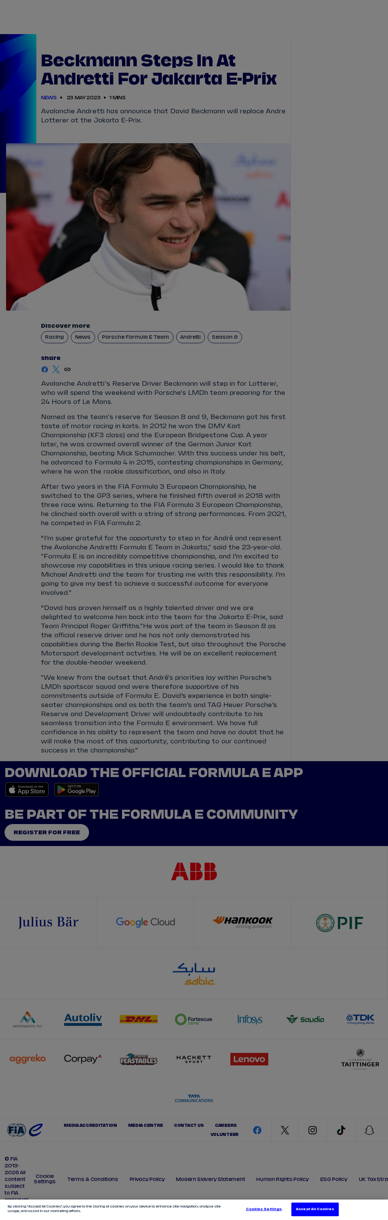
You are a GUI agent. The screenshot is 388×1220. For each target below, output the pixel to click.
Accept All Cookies (315, 1209)
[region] (194, 1210)
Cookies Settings (264, 1209)
